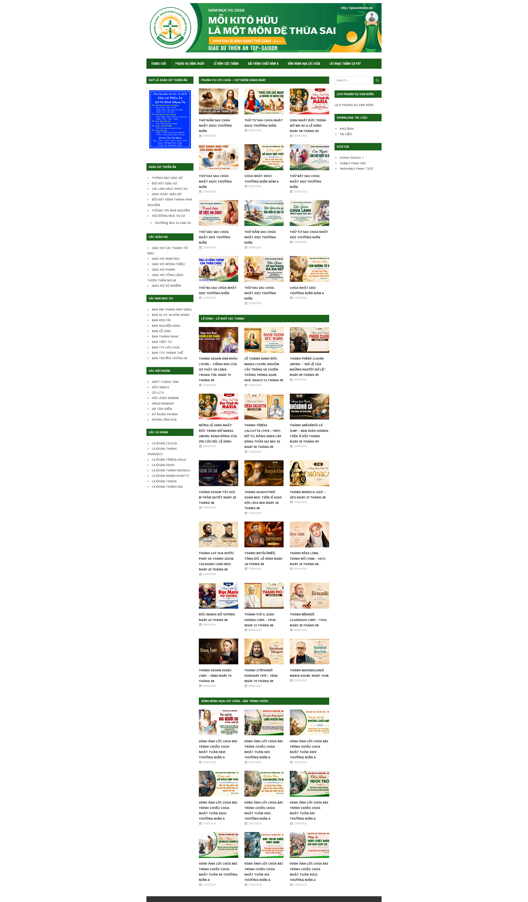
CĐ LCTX (158, 392)
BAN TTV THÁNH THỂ (167, 353)
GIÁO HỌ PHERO (163, 270)
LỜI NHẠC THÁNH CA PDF (345, 63)
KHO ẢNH (347, 129)
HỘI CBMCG (160, 387)
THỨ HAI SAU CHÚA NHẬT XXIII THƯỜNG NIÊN (215, 181)
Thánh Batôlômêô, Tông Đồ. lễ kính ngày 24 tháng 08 (263, 558)
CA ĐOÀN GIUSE (163, 465)
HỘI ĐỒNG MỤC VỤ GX (168, 216)
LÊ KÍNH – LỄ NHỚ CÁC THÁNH (222, 318)
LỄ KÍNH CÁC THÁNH (226, 63)
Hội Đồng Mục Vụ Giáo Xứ (173, 223)
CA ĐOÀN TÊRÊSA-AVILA (169, 460)
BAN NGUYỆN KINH (166, 326)
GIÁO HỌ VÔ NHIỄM (166, 286)
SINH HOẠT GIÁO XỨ (167, 194)
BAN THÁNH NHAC (165, 336)
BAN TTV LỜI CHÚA (166, 347)
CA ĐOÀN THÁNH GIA (167, 487)
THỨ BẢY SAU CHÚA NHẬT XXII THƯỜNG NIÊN (305, 181)
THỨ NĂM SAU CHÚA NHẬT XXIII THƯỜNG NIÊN (215, 125)
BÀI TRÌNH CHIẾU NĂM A (263, 63)
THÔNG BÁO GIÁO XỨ (167, 178)
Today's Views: (350, 163)
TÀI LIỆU (346, 134)
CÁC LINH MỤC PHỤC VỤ (169, 189)
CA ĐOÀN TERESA (164, 481)
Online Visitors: (351, 157)
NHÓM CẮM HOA (164, 419)
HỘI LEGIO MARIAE (165, 398)
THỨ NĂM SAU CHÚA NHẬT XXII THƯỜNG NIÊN (260, 237)
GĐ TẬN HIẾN (162, 409)
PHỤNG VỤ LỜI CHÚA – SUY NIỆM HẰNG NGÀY (233, 80)
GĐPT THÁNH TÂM (165, 382)
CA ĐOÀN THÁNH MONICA (171, 470)
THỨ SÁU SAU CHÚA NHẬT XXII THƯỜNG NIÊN (214, 237)
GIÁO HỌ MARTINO (166, 259)
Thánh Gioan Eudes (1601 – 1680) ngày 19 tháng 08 (215, 675)
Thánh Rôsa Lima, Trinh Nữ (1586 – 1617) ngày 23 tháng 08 (307, 558)
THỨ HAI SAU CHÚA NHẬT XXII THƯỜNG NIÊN (260, 293)
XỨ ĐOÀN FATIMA (165, 414)
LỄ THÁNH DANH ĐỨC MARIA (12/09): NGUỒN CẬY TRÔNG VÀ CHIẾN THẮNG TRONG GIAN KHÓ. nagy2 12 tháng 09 (263, 369)
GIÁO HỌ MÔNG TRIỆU (168, 264)
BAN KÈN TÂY (161, 320)
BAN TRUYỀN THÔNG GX (169, 358)
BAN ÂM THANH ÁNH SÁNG (172, 309)
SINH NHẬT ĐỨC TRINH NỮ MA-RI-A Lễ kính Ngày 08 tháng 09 (308, 125)
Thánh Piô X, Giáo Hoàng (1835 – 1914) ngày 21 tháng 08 (260, 620)
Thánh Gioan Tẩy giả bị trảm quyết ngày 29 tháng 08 (217, 497)
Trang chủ (158, 63)
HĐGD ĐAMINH (163, 403)
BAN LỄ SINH (161, 331)
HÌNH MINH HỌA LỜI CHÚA (304, 63)
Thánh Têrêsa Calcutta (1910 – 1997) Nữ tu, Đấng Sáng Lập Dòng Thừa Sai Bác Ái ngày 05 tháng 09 (262, 436)
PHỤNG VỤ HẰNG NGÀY (189, 63)
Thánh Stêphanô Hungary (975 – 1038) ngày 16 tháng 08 (261, 675)
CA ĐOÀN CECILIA (164, 443)
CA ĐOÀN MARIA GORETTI (170, 476)
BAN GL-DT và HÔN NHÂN (171, 315)
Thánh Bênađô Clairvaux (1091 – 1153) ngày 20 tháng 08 (308, 620)
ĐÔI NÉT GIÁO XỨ (164, 183)
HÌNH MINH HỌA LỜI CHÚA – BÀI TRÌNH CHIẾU (234, 701)
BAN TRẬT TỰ (162, 342)
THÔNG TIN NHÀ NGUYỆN (171, 210)
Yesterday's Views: (353, 168)
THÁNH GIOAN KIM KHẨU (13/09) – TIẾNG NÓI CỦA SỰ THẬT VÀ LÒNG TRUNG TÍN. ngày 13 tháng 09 (218, 369)
